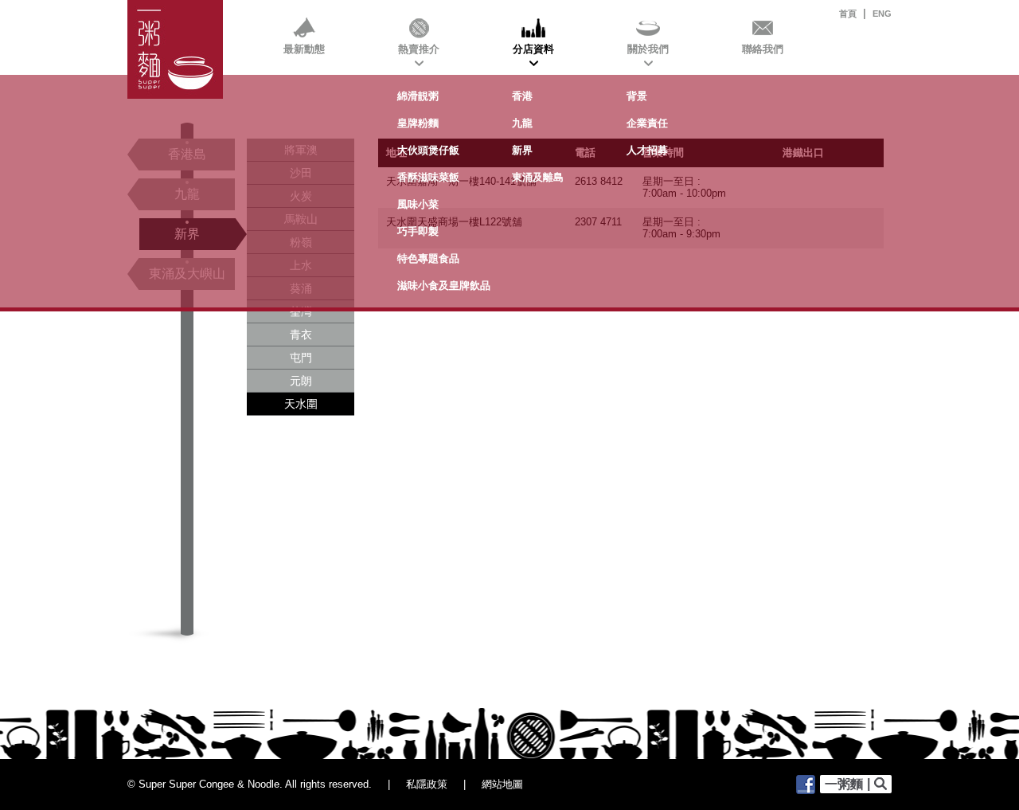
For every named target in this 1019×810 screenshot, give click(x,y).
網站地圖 (502, 784)
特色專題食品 (428, 258)
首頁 (848, 13)
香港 (522, 96)
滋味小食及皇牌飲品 (443, 286)
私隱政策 (426, 784)
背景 (637, 96)
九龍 (522, 123)
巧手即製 (418, 231)
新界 (522, 150)
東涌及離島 (538, 177)
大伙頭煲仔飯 (428, 150)
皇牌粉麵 (418, 123)
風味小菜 (418, 204)
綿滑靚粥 (418, 96)
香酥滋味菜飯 (428, 177)
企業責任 (647, 123)
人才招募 (647, 150)
